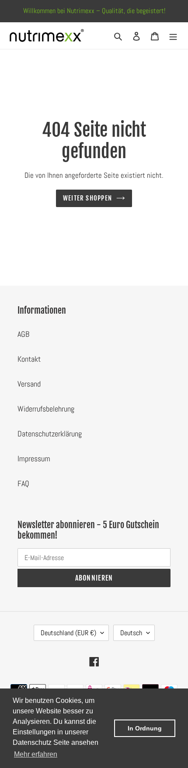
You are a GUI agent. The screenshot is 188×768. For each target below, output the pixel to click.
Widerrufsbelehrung (45, 409)
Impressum (33, 458)
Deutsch (131, 632)
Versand (29, 384)
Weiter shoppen (87, 198)
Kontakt (29, 359)
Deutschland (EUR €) (68, 632)
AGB (23, 334)
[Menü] (173, 35)
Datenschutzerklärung (49, 434)
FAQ (23, 483)
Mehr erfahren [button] (35, 754)
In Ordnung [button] (145, 728)
